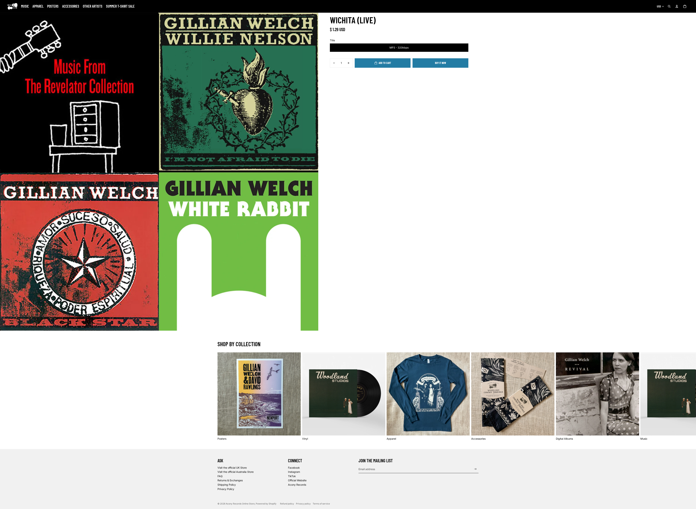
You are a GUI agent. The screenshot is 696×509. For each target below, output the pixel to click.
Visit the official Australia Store (236, 471)
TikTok (292, 476)
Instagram (294, 471)
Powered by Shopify (266, 503)
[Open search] (669, 6)
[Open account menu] (677, 6)
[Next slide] (474, 396)
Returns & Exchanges (230, 480)
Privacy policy (303, 503)
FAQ (220, 476)
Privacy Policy (226, 489)
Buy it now (440, 62)
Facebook (294, 467)
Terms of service (321, 503)
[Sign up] (475, 469)
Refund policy (287, 503)
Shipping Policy (227, 484)
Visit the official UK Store (232, 467)
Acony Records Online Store (240, 503)
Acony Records (297, 484)
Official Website (297, 480)
